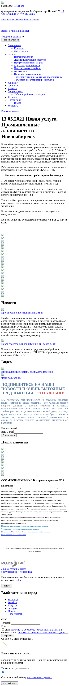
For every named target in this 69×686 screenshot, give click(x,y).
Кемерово (19, 5)
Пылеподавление (23, 56)
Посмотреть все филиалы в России (20, 19)
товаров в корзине (11, 36)
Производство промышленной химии (22, 312)
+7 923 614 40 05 (26, 14)
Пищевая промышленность (29, 74)
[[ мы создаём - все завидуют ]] (13, 566)
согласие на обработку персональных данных (35, 629)
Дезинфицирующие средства (30, 59)
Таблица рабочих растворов (29, 94)
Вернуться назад (10, 111)
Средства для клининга (27, 65)
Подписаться (9, 435)
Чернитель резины (11, 377)
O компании (14, 45)
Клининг (13, 82)
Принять (7, 586)
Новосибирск (15, 613)
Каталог (12, 54)
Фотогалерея (21, 51)
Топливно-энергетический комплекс (34, 79)
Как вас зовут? (9, 428)
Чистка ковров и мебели (27, 68)
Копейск (12, 602)
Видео (17, 102)
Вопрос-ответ (15, 91)
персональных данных (39, 677)
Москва (12, 611)
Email (4, 626)
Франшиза (13, 97)
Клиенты (19, 48)
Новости (12, 88)
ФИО (4, 619)
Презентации (15, 100)
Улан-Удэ (13, 599)
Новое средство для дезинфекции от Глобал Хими (28, 344)
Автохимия (20, 71)
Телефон (6, 622)
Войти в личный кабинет (15, 30)
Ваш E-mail (7, 431)
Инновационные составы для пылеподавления (27, 371)
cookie (18, 580)
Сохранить (8, 635)
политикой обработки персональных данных (43, 632)
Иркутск (12, 605)
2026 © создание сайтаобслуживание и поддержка (16, 570)
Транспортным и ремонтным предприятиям (38, 77)
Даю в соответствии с (34, 631)
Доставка (13, 85)
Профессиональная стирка (28, 62)
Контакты (13, 105)
